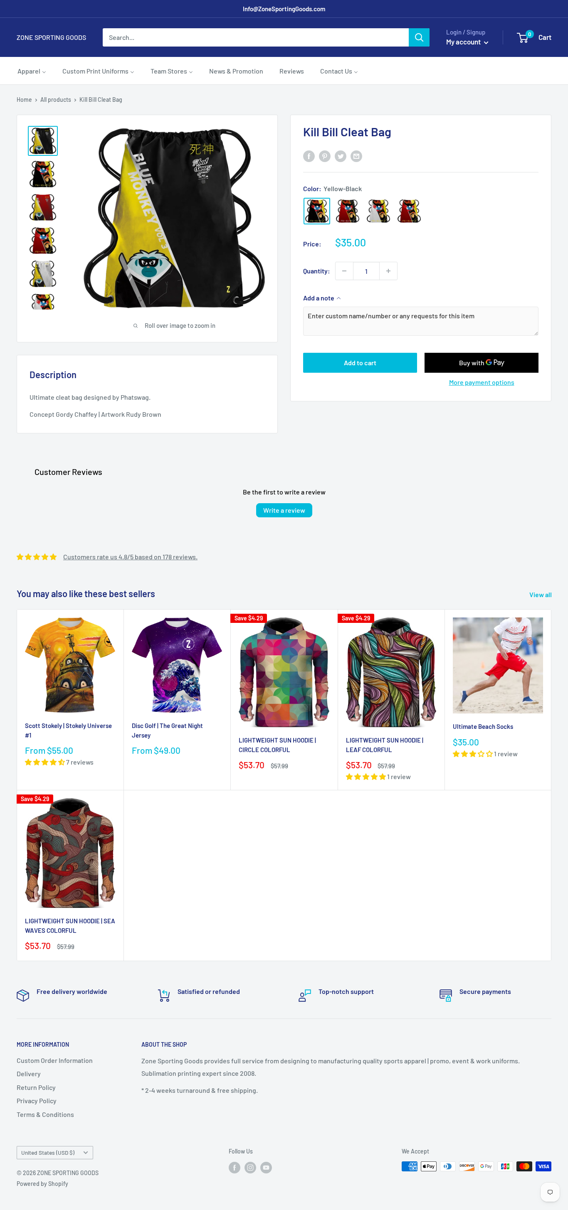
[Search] (419, 37)
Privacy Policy (37, 1100)
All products (55, 99)
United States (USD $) (47, 1152)
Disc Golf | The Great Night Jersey (167, 730)
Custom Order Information (55, 1060)
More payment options (481, 382)
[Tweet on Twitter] (340, 155)
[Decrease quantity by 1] (344, 271)
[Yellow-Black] (317, 211)
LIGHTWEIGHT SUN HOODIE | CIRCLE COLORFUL (277, 744)
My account (464, 41)
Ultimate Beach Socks (483, 726)
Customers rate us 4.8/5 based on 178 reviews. (130, 557)
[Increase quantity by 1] (388, 271)
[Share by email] (356, 155)
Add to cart (360, 362)
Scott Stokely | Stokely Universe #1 (68, 730)
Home (24, 99)
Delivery (29, 1073)
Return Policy (36, 1087)
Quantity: (316, 271)
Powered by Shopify (42, 1183)
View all (541, 594)
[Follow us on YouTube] (266, 1167)
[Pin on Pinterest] (325, 155)
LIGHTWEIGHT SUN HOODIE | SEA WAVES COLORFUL (70, 925)
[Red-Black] (347, 211)
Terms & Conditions (45, 1114)
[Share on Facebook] (309, 155)
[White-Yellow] (378, 211)
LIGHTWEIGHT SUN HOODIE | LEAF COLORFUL (384, 744)
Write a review (284, 510)
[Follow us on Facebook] (234, 1167)
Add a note (318, 298)
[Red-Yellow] (409, 211)
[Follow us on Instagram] (250, 1167)
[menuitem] (32, 70)
